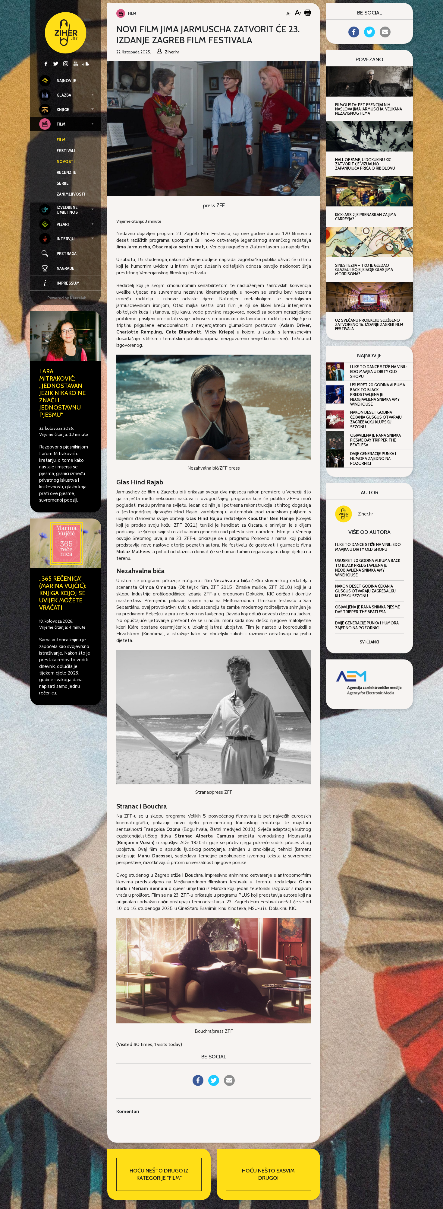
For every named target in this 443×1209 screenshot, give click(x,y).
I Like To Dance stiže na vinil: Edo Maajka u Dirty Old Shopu (378, 371)
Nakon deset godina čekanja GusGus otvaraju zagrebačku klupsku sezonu (376, 419)
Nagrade (65, 268)
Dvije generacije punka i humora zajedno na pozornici (373, 458)
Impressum (68, 283)
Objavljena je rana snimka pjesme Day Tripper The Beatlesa (375, 440)
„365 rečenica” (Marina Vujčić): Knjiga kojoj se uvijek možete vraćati (62, 593)
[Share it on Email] (229, 1084)
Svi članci (369, 642)
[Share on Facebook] (198, 1084)
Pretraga (67, 253)
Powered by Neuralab (66, 297)
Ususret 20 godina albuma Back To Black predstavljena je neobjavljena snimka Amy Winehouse (377, 394)
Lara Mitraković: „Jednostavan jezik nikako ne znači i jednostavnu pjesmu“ (62, 393)
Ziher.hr (365, 514)
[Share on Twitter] (213, 1084)
